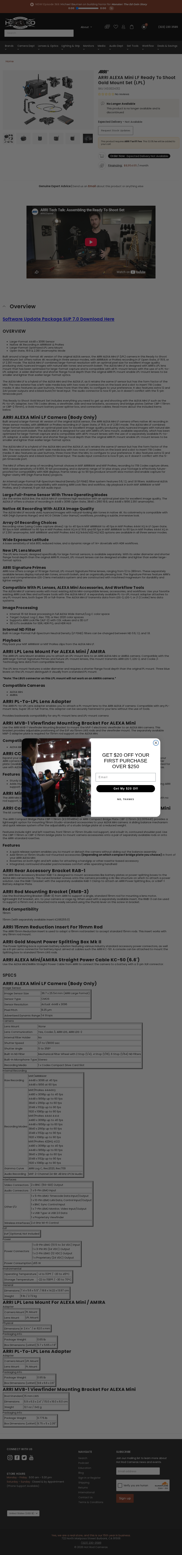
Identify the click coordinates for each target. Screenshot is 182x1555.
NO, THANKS (125, 799)
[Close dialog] (156, 742)
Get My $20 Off (126, 788)
